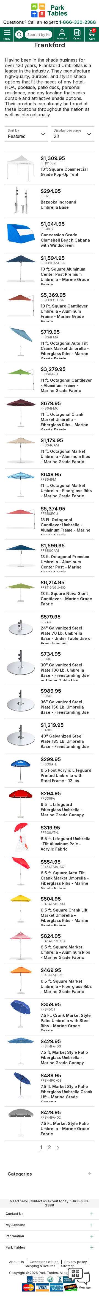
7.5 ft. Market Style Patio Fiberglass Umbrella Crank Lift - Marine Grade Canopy (66, 1094)
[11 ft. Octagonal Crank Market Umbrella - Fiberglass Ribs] (21, 413)
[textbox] (38, 34)
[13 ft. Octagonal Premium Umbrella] (21, 555)
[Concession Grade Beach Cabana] (21, 233)
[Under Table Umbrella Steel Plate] (21, 626)
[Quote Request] (77, 34)
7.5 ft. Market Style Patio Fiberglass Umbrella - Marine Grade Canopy (64, 1057)
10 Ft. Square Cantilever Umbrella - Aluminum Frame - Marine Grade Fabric (64, 314)
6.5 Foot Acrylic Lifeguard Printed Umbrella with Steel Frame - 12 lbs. (66, 775)
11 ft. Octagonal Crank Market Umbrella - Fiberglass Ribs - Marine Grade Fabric (64, 422)
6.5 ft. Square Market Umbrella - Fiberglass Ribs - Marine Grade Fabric (66, 986)
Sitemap (68, 1266)
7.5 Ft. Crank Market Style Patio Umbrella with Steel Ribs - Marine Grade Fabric (66, 1023)
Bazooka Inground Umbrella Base (58, 205)
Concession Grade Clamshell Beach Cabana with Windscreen (65, 240)
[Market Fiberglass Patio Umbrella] (21, 1085)
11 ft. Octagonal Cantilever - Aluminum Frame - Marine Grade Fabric (66, 385)
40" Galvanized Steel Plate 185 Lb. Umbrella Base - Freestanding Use (65, 741)
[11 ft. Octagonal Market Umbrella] (21, 450)
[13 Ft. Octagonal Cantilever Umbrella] (21, 518)
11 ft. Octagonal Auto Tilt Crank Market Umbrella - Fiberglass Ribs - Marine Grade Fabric (65, 351)
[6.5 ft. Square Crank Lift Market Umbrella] (21, 908)
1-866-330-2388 (77, 22)
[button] (79, 1289)
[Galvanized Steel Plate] (21, 700)
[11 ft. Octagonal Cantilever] (21, 379)
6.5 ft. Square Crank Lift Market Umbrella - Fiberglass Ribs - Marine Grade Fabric (64, 918)
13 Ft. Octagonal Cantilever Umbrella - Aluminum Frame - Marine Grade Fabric (65, 527)
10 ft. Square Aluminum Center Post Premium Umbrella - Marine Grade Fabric (65, 277)
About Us (16, 1262)
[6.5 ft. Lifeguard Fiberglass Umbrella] (21, 803)
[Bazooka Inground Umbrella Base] (21, 201)
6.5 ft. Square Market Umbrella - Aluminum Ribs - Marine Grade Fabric (65, 952)
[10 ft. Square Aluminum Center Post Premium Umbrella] (21, 268)
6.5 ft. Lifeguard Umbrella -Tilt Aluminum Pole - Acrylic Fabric (65, 843)
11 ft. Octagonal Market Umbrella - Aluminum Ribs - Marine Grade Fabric (65, 456)
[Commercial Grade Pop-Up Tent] (21, 168)
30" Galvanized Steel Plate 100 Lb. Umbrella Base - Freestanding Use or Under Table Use (65, 673)
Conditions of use (44, 1262)
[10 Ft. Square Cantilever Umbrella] (21, 305)
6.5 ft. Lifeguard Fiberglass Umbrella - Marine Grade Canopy (62, 809)
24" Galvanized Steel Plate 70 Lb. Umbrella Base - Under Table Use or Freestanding (66, 636)
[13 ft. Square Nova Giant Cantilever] (21, 592)
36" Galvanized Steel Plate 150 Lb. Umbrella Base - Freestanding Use (65, 707)
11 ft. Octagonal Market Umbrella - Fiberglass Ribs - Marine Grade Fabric (66, 490)
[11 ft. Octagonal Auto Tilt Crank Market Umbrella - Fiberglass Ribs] (21, 342)
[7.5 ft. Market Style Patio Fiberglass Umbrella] (21, 1051)
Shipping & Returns (40, 1266)
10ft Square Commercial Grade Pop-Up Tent (64, 172)
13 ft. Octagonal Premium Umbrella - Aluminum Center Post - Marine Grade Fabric (65, 564)
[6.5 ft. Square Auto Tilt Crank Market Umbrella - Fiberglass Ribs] (21, 871)
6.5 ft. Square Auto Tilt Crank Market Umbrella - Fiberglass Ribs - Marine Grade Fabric (65, 880)
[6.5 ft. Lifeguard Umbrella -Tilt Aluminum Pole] (21, 837)
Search (19, 34)
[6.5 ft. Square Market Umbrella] (21, 946)
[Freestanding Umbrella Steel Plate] (21, 664)
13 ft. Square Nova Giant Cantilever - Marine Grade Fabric (66, 598)
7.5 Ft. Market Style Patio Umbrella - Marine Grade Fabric (65, 1128)
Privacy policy (75, 1262)
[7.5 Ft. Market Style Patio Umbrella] (21, 1122)
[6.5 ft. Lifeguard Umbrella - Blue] (21, 769)
